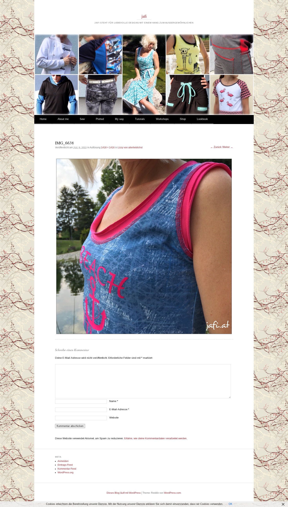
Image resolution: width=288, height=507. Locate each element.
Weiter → (227, 147)
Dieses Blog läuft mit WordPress (124, 493)
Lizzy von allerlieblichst (130, 147)
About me (63, 119)
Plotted (100, 119)
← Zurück (216, 147)
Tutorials (140, 119)
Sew (82, 119)
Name (113, 401)
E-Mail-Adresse (119, 409)
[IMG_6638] (144, 246)
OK (230, 503)
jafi (144, 16)
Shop (183, 119)
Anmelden (63, 461)
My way (119, 119)
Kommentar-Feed (67, 468)
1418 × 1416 (108, 147)
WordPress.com (172, 493)
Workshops (162, 119)
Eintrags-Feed (65, 465)
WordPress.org (65, 472)
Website (114, 417)
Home (43, 119)
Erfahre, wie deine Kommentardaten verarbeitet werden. (155, 438)
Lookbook (202, 119)
